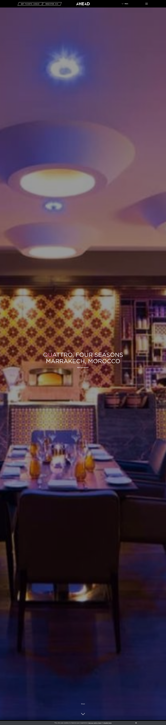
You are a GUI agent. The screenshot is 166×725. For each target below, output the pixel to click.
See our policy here (94, 723)
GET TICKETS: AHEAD (30, 4)
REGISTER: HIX (52, 4)
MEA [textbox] (126, 4)
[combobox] (131, 3)
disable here (107, 723)
